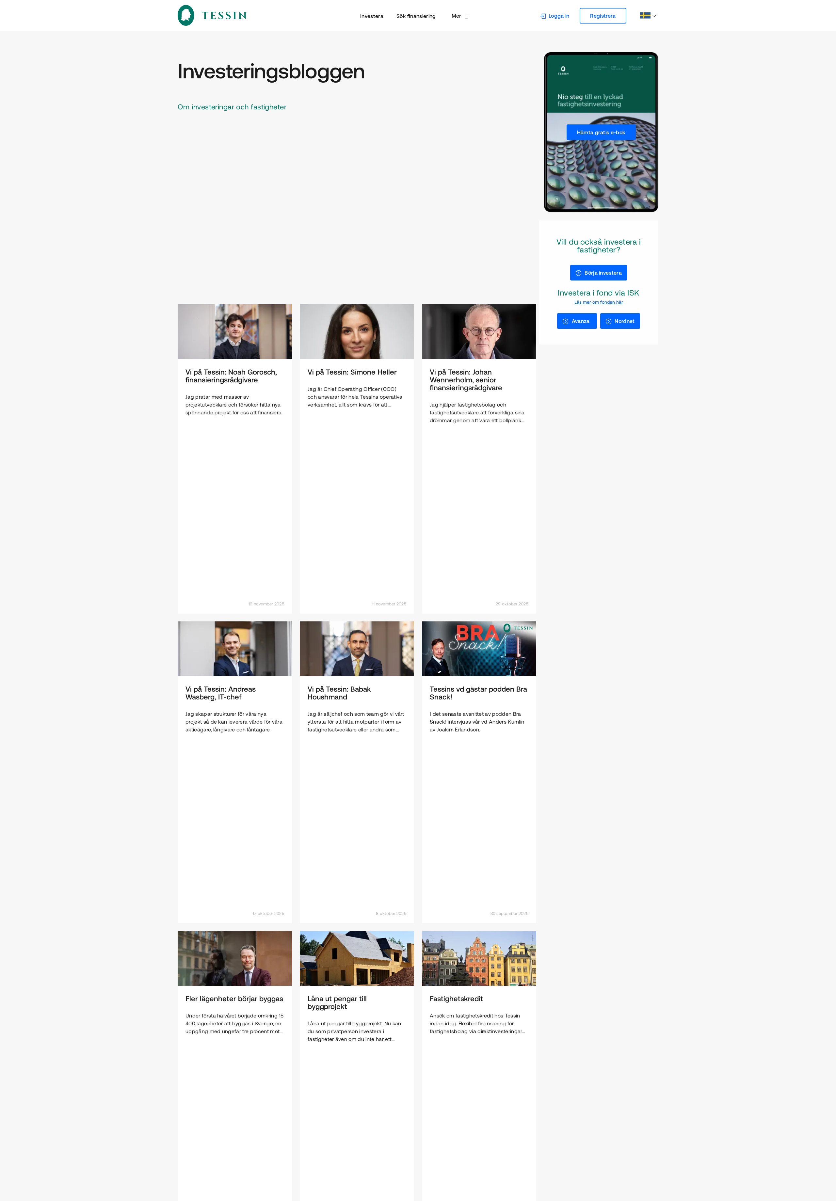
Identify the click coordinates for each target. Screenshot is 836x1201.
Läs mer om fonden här (598, 302)
